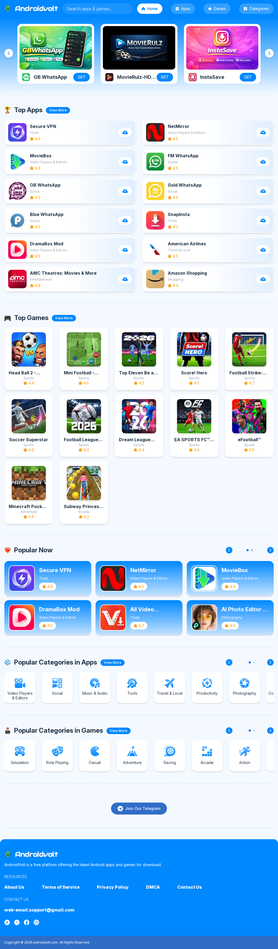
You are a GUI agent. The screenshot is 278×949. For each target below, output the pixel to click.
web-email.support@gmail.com (39, 910)
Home (152, 8)
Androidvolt (36, 854)
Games (220, 8)
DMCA (153, 887)
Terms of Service (61, 887)
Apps (185, 8)
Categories (259, 8)
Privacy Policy (113, 887)
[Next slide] (269, 53)
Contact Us (189, 887)
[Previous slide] (8, 53)
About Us (14, 887)
